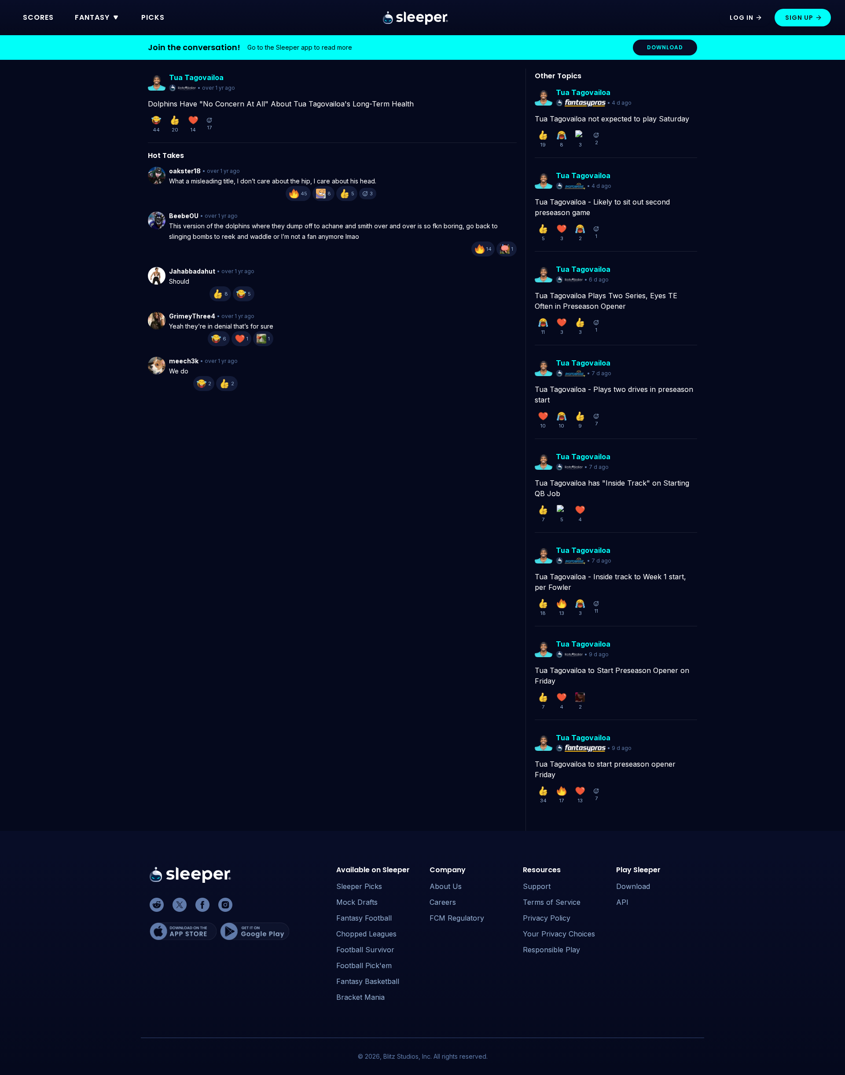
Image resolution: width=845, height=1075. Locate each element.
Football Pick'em (364, 965)
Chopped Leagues (366, 933)
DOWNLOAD (665, 47)
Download (633, 886)
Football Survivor (365, 949)
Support (537, 886)
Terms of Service (551, 902)
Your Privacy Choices (559, 933)
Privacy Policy (546, 918)
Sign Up (799, 17)
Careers (443, 902)
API (622, 902)
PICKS (153, 17)
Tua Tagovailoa (196, 77)
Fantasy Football (364, 918)
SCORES (38, 17)
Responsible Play (551, 949)
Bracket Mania (360, 997)
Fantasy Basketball (367, 981)
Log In (741, 17)
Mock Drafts (357, 902)
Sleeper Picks (359, 886)
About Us (446, 886)
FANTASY (92, 17)
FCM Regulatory (457, 918)
